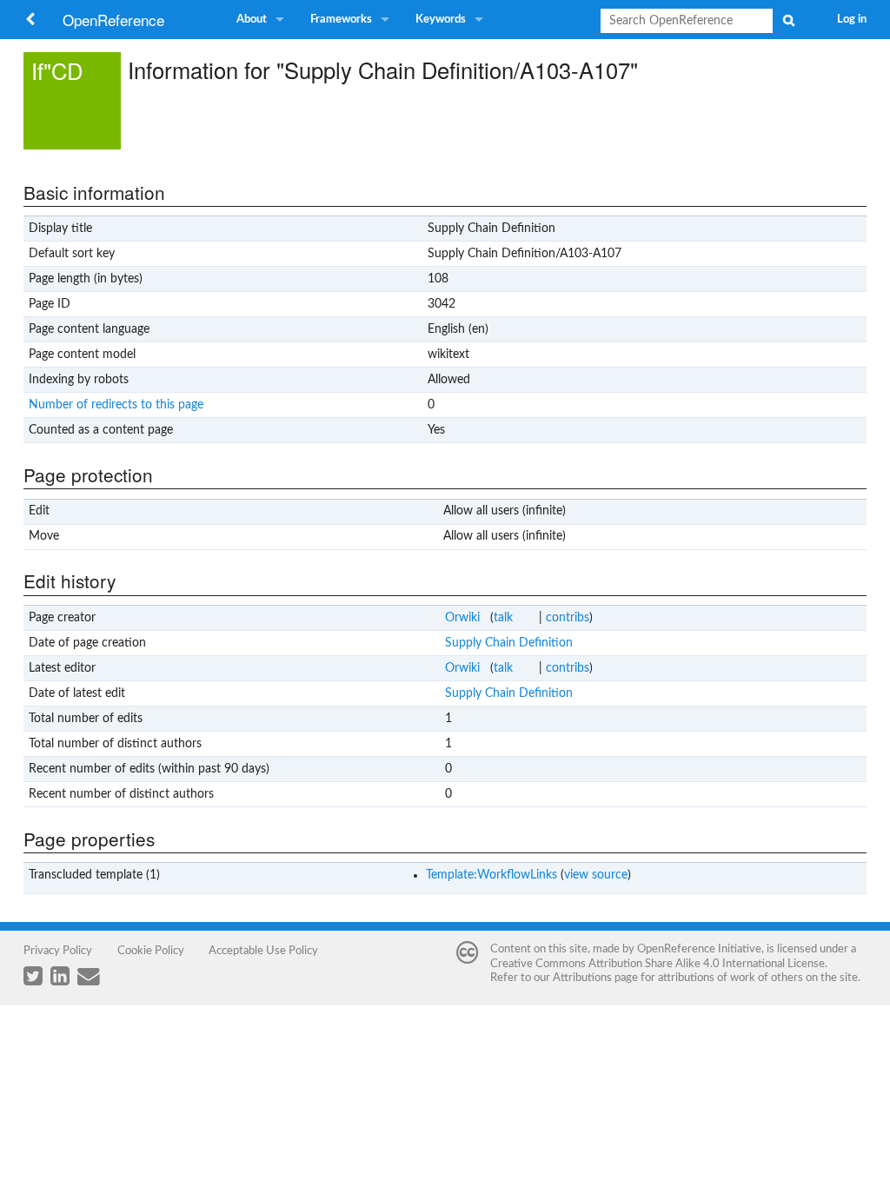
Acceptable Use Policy (263, 950)
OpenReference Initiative (699, 949)
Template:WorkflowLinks (491, 875)
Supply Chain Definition (509, 643)
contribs (567, 618)
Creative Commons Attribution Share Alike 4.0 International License (657, 963)
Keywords (440, 19)
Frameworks (341, 19)
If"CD (57, 70)
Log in (852, 19)
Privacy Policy (57, 950)
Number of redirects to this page (116, 405)
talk (503, 618)
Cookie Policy (150, 950)
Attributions (582, 977)
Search (788, 20)
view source (596, 875)
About (251, 19)
